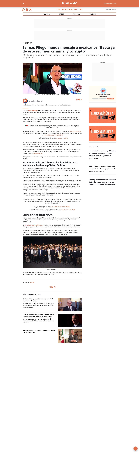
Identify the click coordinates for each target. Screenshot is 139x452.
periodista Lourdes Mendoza (33, 225)
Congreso (76, 14)
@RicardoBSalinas (75, 131)
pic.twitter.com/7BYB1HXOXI (54, 135)
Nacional (47, 14)
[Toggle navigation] (23, 3)
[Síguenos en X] (30, 9)
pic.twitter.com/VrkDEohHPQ (60, 207)
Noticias (32, 282)
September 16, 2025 (61, 138)
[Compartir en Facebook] (79, 99)
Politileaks (92, 14)
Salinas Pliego (37, 153)
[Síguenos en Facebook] (27, 9)
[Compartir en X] (82, 99)
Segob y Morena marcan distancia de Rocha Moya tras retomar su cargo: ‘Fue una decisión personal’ (102, 181)
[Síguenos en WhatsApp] (23, 9)
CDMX (61, 14)
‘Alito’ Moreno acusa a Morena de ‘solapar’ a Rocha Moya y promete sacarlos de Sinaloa (102, 168)
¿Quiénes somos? (111, 9)
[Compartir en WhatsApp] (77, 99)
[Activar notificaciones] (135, 449)
